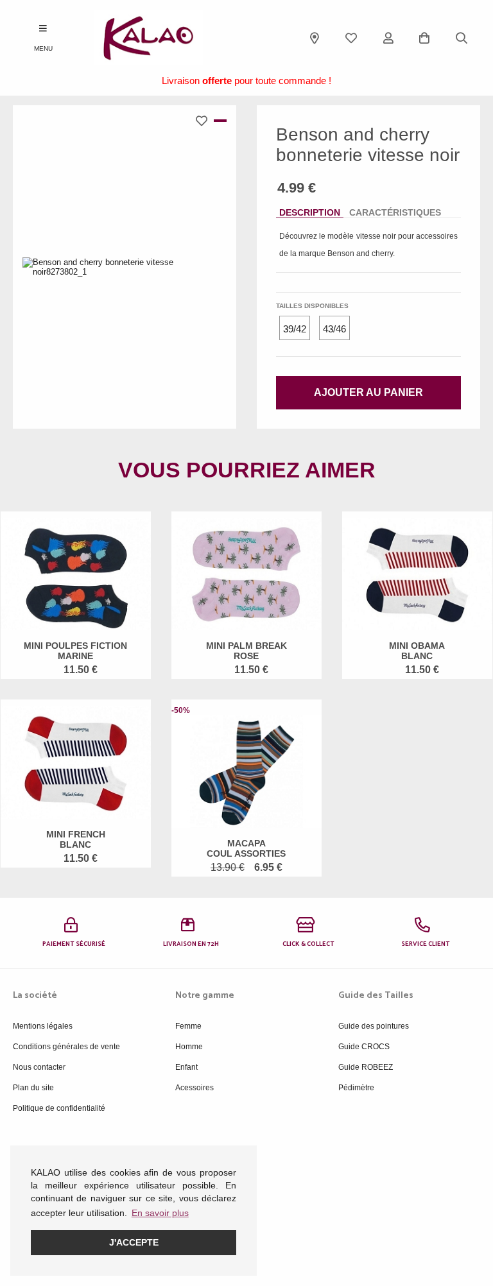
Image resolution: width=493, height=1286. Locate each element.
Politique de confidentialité (59, 1108)
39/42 (294, 328)
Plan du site (33, 1087)
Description (309, 212)
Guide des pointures (373, 1026)
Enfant (186, 1067)
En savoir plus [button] (160, 1213)
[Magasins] (314, 38)
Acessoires (194, 1087)
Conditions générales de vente (66, 1046)
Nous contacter (39, 1067)
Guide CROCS (364, 1046)
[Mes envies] (351, 38)
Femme (188, 1026)
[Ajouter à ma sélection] (205, 120)
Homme (189, 1046)
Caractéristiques (395, 212)
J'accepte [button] (134, 1242)
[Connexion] (388, 38)
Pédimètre (356, 1087)
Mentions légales (43, 1026)
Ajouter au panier (368, 392)
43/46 (334, 328)
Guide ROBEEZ (365, 1067)
